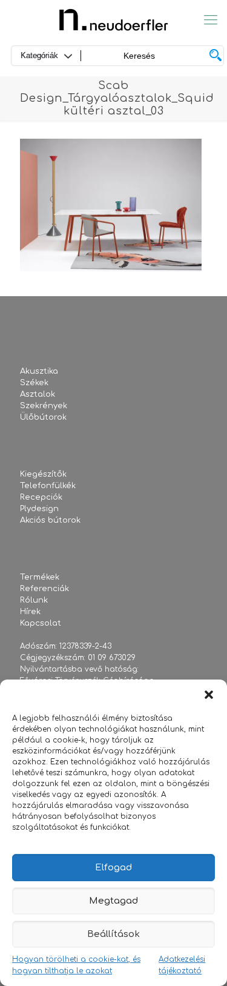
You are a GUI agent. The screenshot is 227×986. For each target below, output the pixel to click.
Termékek (39, 577)
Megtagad (113, 901)
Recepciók (41, 497)
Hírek (30, 611)
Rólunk (34, 600)
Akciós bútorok (50, 520)
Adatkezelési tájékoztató (182, 965)
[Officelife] (113, 19)
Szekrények (43, 406)
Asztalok (37, 394)
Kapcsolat (40, 623)
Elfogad (113, 867)
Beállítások (113, 934)
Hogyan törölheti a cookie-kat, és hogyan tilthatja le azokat (76, 965)
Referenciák (44, 588)
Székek (34, 383)
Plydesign (39, 509)
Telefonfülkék (48, 485)
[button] (209, 695)
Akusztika (39, 371)
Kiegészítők (43, 474)
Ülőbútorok (43, 417)
